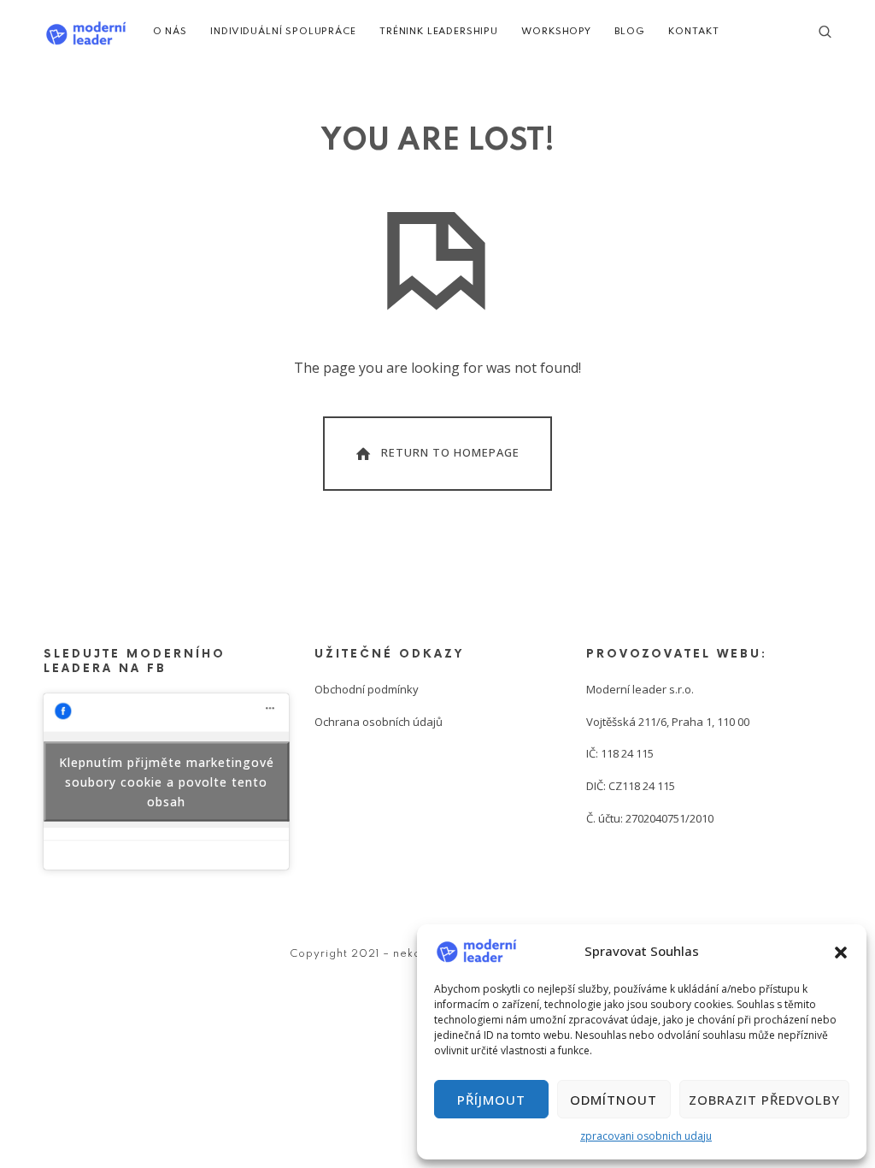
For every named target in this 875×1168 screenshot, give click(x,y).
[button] (840, 950)
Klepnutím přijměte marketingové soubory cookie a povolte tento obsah (166, 781)
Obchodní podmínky (366, 689)
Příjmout (491, 1099)
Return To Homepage (450, 452)
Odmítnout (613, 1099)
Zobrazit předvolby (764, 1099)
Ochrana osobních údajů (378, 721)
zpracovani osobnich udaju (646, 1136)
